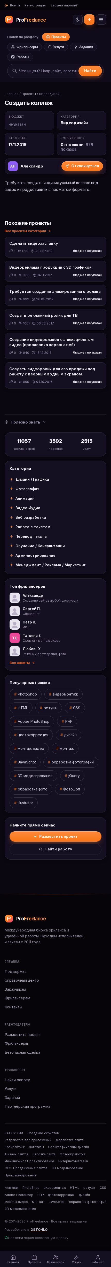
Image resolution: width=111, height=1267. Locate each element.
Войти (14, 5)
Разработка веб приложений (28, 1140)
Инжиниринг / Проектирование (29, 1161)
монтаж (67, 748)
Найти (90, 70)
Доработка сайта (69, 1140)
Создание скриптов (43, 1133)
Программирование (21, 1175)
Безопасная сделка (22, 1052)
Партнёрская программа (27, 1106)
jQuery (74, 775)
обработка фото (32, 789)
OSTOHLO (38, 1229)
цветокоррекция (33, 735)
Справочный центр (22, 980)
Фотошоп (71, 789)
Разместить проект (89, 19)
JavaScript (27, 762)
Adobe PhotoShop (34, 721)
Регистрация (35, 5)
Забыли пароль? (64, 5)
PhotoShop (27, 694)
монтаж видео (31, 748)
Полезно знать (25, 422)
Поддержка (16, 971)
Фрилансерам (17, 998)
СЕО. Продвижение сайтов (26, 1168)
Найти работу (58, 849)
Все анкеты (20, 663)
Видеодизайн (50, 94)
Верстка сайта (44, 1154)
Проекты (58, 37)
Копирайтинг (15, 1147)
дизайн (70, 735)
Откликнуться (85, 166)
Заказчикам (15, 989)
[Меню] (101, 19)
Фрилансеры (27, 47)
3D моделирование (35, 775)
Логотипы (36, 1147)
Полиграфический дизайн (68, 1147)
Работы (23, 57)
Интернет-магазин (73, 1161)
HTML (23, 708)
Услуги (58, 47)
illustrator (25, 802)
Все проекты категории (25, 231)
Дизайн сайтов (16, 1154)
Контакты (13, 1007)
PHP (69, 721)
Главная (11, 94)
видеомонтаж (65, 694)
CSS (76, 708)
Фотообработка (72, 1154)
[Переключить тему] (78, 19)
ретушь (50, 708)
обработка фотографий (73, 762)
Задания (86, 47)
